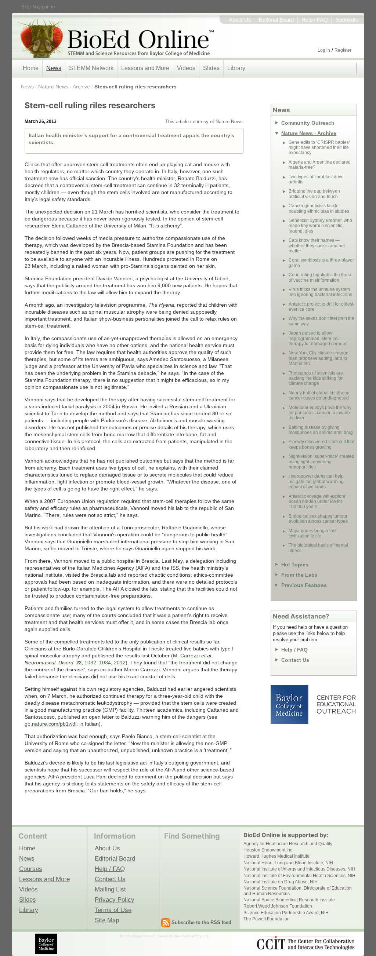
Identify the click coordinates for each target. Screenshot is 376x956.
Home (31, 68)
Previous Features (304, 585)
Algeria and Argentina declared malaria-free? (320, 165)
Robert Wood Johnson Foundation (277, 906)
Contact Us (295, 660)
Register (343, 50)
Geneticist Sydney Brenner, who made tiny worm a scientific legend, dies (320, 226)
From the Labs (299, 575)
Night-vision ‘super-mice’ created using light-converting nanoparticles (321, 462)
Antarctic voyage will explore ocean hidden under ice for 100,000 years (317, 502)
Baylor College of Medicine (290, 704)
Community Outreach (308, 123)
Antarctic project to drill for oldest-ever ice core (322, 307)
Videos (186, 68)
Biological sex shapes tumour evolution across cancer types (318, 519)
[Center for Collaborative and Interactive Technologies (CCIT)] (305, 943)
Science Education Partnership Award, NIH (286, 912)
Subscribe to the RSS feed (201, 922)
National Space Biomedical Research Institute (289, 899)
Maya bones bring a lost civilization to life (312, 533)
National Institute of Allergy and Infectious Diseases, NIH (299, 869)
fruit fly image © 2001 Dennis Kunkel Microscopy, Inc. (165, 936)
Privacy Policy (114, 899)
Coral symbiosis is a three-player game (321, 263)
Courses (30, 868)
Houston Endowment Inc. (268, 850)
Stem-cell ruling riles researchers (135, 87)
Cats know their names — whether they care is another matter (317, 245)
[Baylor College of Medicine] (46, 944)
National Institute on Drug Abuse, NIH (280, 881)
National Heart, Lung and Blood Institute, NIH (288, 862)
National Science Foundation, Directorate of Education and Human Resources (297, 891)
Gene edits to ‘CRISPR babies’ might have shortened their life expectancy (319, 148)
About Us (240, 20)
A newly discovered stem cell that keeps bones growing (321, 444)
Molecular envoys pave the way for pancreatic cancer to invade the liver (320, 413)
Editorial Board (276, 20)
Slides (211, 68)
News (53, 68)
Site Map (107, 920)
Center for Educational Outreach (336, 704)
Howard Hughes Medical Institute (276, 856)
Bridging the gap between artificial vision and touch (314, 194)
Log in (324, 50)
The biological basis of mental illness (318, 548)
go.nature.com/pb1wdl (50, 724)
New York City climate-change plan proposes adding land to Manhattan (318, 358)
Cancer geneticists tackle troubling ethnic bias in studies (319, 208)
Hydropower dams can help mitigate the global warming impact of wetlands (316, 481)
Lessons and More (145, 68)
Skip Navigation (38, 7)
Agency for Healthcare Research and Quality (287, 843)
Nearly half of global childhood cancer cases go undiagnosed (319, 395)
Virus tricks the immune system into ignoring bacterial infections (320, 292)
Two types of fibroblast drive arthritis (316, 179)
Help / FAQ (314, 20)
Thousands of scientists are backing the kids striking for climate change (316, 378)
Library (236, 68)
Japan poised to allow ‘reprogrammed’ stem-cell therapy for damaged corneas (318, 338)
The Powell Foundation (266, 919)
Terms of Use (113, 909)
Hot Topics (294, 565)
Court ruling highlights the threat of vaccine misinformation (320, 277)
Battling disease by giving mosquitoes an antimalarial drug (321, 430)
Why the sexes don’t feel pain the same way (321, 321)
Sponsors (347, 20)
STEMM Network (91, 68)
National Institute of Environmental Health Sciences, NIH (299, 875)
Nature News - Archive (64, 87)
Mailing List (110, 889)
